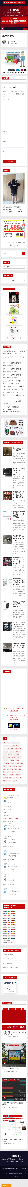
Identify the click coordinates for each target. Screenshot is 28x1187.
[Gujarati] (3, 920)
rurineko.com (15, 743)
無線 (17, 1045)
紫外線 (14, 772)
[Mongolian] (5, 929)
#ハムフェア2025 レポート (10, 357)
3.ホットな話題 (12, 1008)
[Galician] (9, 918)
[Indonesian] (6, 922)
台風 (22, 763)
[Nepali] (8, 929)
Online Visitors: (7, 955)
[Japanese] (11, 922)
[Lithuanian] (3, 927)
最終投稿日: (6, 967)
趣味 (18, 1079)
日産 (4, 769)
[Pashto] (11, 929)
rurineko (12, 41)
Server (20, 1116)
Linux (8, 743)
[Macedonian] (6, 927)
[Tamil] (8, 936)
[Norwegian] (9, 929)
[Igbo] (5, 922)
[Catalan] (8, 913)
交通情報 (11, 760)
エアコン (5, 751)
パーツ (5, 1120)
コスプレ (18, 751)
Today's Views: (7, 959)
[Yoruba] (13, 938)
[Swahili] (3, 936)
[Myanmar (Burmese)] (6, 929)
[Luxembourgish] (5, 927)
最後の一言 (23, 20)
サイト (4, 151)
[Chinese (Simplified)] (13, 913)
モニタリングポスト (16, 757)
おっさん (5, 746)
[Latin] (13, 924)
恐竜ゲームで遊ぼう (19, 1176)
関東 (12, 22)
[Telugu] (9, 936)
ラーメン (5, 760)
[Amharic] (6, 911)
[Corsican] (3, 915)
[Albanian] (5, 911)
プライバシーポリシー (9, 1176)
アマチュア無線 (19, 748)
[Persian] (13, 929)
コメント (6, 99)
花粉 (18, 772)
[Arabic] (8, 911)
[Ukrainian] (14, 936)
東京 (7, 20)
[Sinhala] (3, 933)
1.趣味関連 (5, 1008)
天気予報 (11, 20)
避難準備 (5, 778)
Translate (12, 942)
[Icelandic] (3, 922)
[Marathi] (3, 929)
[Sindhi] (14, 931)
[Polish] (14, 929)
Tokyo (14, 793)
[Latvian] (14, 924)
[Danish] (8, 915)
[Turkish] (13, 936)
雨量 (17, 778)
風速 (9, 780)
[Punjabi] (5, 931)
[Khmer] (5, 924)
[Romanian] (6, 931)
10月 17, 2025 (7, 1144)
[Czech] (6, 915)
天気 (15, 22)
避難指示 (18, 775)
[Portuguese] (3, 931)
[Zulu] (14, 938)
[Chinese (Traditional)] (14, 913)
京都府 (17, 760)
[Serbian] (9, 931)
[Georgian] (11, 918)
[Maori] (14, 927)
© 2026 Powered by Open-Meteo (11, 818)
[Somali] (11, 933)
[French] (6, 918)
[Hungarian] (14, 920)
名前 (5, 132)
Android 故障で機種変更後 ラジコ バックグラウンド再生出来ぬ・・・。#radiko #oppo (14, 409)
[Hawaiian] (8, 920)
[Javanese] (13, 922)
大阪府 (5, 766)
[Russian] (8, 931)
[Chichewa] (11, 913)
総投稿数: (5, 963)
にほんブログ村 (14, 711)
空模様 (3, 20)
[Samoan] (8, 933)
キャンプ (11, 751)
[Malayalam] (9, 927)
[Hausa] (6, 920)
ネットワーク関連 (7, 1118)
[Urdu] (3, 938)
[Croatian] (5, 915)
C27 (4, 743)
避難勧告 (5, 775)
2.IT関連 (10, 1116)
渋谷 (4, 772)
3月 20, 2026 (7, 1037)
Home (6, 1173)
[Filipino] (3, 918)
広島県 (20, 766)
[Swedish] (5, 936)
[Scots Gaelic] (9, 933)
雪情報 (5, 780)
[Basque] (13, 911)
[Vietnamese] (6, 938)
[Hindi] (11, 920)
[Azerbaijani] (11, 911)
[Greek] (14, 918)
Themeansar (14, 1170)
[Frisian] (8, 918)
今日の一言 (17, 20)
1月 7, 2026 (7, 1107)
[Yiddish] (11, 938)
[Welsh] (8, 938)
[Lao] (11, 924)
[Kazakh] (3, 924)
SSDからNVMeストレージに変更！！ (13, 401)
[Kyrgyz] (9, 924)
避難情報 (11, 775)
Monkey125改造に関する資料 (16, 1173)
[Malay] (11, 927)
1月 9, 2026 (7, 1071)
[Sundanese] (14, 933)
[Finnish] (5, 918)
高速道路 (14, 780)
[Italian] (9, 922)
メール (5, 141)
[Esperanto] (13, 915)
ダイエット (16, 754)
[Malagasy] (8, 927)
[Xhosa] (9, 938)
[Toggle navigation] (17, 28)
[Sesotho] (13, 931)
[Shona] (11, 931)
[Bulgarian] (6, 913)
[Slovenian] (6, 933)
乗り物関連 (19, 1008)
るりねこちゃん (13, 746)
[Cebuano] (9, 913)
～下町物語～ (14, 10)
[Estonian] (14, 915)
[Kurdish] (8, 924)
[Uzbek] (5, 938)
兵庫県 (12, 763)
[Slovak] (5, 933)
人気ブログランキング (14, 729)
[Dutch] (9, 915)
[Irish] (8, 922)
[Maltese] (13, 927)
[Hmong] (13, 920)
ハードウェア (14, 1118)
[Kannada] (14, 922)
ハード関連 (21, 1118)
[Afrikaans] (3, 911)
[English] (11, 915)
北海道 (17, 763)
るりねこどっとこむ (8, 748)
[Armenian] (9, 911)
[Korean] (6, 924)
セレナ (10, 754)
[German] (13, 918)
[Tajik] (6, 936)
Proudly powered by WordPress (10, 1168)
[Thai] (11, 936)
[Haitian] (5, 920)
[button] (21, 28)
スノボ (5, 754)
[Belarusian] (14, 911)
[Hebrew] (9, 920)
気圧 (20, 769)
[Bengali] (3, 913)
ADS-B (10, 1079)
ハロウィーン (6, 757)
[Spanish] (13, 933)
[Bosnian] (5, 913)
